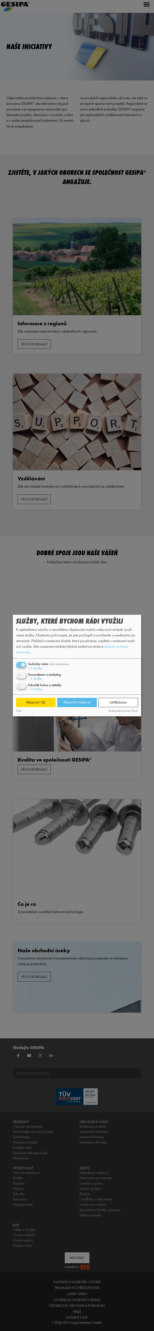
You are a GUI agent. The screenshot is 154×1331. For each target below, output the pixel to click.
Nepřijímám (118, 702)
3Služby (35, 668)
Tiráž (18, 711)
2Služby (35, 689)
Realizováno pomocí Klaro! (123, 711)
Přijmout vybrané (76, 702)
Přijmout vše (36, 702)
